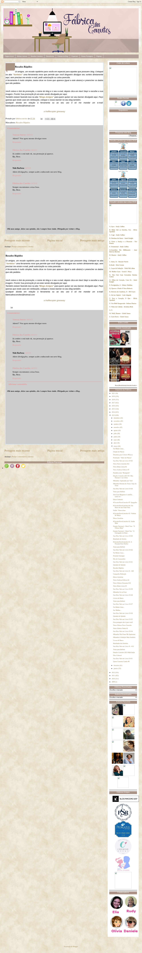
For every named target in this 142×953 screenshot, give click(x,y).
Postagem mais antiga (92, 240)
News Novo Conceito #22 (121, 464)
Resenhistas (50, 56)
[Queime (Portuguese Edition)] (125, 345)
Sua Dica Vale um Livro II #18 (123, 595)
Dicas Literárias (118, 518)
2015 (113, 409)
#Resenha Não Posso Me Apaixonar (124, 634)
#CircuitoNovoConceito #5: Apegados (125, 502)
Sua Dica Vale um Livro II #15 (123, 619)
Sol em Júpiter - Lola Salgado (121, 295)
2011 (113, 675)
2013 (113, 415)
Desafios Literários (37, 56)
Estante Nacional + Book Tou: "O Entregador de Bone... (123, 532)
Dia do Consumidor (119, 559)
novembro (117, 421)
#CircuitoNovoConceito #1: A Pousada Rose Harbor (122, 543)
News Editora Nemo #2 (120, 628)
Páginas (99, 56)
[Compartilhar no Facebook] (52, 119)
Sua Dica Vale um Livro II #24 (123, 489)
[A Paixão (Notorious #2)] (125, 364)
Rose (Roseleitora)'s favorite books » (126, 385)
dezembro (117, 418)
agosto (116, 430)
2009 (113, 682)
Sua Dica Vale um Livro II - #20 (123, 571)
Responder (17, 142)
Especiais (75, 56)
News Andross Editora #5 (121, 470)
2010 (113, 678)
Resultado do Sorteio (119, 539)
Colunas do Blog (63, 56)
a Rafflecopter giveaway (54, 111)
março (116, 446)
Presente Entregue (118, 556)
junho (116, 437)
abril (115, 443)
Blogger (75, 946)
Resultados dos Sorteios (120, 643)
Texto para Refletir (119, 492)
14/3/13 (29, 134)
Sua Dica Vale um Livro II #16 (123, 613)
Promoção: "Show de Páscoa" (122, 458)
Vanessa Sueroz (19, 134)
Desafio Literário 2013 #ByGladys (124, 652)
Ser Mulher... (117, 610)
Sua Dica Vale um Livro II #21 (123, 562)
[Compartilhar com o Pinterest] (54, 119)
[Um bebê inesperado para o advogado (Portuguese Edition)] (114, 364)
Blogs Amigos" (47, 97)
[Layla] (114, 381)
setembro (117, 427)
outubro (116, 424)
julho (115, 433)
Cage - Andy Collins (118, 235)
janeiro (116, 668)
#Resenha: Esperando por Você (122, 481)
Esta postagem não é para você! (123, 622)
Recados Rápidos (23, 122)
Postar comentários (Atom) (22, 246)
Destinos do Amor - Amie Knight (122, 238)
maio (115, 440)
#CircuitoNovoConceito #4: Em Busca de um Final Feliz (123, 506)
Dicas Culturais (118, 499)
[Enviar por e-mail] (46, 119)
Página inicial (55, 240)
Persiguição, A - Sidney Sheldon (121, 285)
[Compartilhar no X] (50, 119)
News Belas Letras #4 (120, 467)
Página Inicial (9, 56)
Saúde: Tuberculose (119, 510)
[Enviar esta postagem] (41, 118)
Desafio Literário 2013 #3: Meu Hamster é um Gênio (123, 477)
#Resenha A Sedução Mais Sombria (124, 637)
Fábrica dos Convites (21, 150)
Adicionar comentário (17, 384)
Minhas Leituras (22, 56)
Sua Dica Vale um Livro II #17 (123, 604)
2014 (113, 412)
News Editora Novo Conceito (122, 625)
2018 (113, 399)
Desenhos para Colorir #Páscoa (123, 455)
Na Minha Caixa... (119, 449)
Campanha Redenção (119, 574)
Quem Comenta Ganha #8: (121, 661)
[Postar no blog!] (48, 119)
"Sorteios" (18, 74)
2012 (113, 672)
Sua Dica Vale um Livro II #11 (123, 658)
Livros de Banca (118, 598)
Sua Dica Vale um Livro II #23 (123, 536)
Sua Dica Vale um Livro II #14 (123, 631)
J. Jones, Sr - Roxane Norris (118, 262)
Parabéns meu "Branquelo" (121, 473)
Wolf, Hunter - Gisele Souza (121, 313)
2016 (113, 406)
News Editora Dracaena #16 (122, 583)
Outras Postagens (87, 56)
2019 (113, 396)
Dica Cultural (117, 655)
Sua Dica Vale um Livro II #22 (123, 550)
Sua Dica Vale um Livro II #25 (123, 461)
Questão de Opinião (119, 565)
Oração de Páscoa (118, 452)
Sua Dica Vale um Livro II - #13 (123, 646)
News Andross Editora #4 (121, 580)
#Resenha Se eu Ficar (120, 592)
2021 (113, 393)
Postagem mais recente (17, 240)
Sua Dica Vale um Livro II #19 (123, 589)
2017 (113, 403)
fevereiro (117, 665)
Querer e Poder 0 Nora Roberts (121, 288)
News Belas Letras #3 (120, 586)
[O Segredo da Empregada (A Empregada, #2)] (125, 380)
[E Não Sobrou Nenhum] (114, 345)
